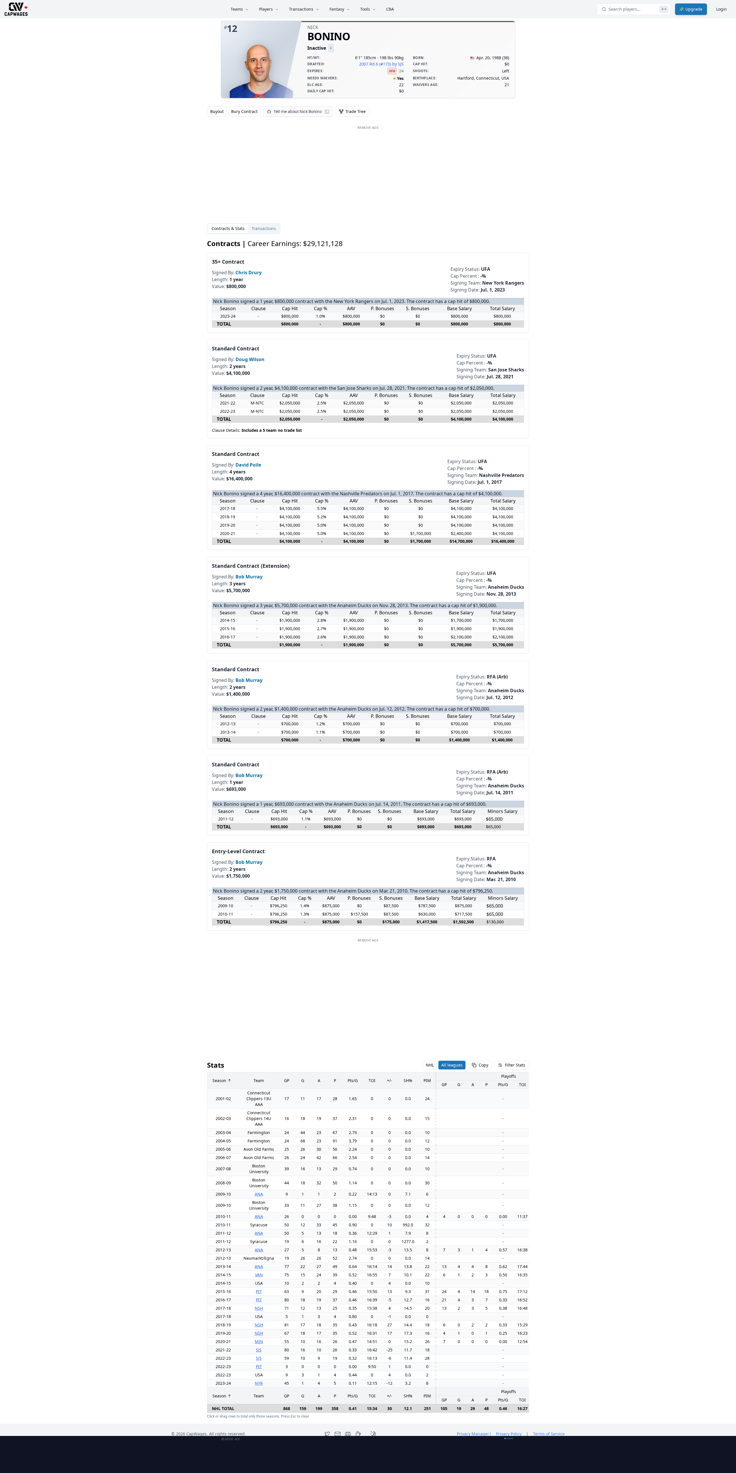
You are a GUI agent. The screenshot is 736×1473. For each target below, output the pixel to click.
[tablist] (244, 228)
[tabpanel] (368, 829)
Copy (483, 1065)
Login (721, 9)
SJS (259, 1350)
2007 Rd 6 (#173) (375, 64)
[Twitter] (327, 1434)
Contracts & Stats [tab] (228, 228)
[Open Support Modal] (358, 1434)
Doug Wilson (249, 359)
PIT (259, 1291)
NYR (259, 1383)
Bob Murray (248, 577)
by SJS (398, 64)
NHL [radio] (430, 1065)
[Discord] (348, 1434)
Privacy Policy (509, 1433)
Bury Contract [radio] (244, 111)
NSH (259, 1308)
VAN (259, 1275)
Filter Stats (515, 1065)
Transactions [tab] (264, 228)
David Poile (248, 465)
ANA (259, 1194)
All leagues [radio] (452, 1065)
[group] (234, 111)
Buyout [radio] (217, 111)
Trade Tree (355, 111)
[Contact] (337, 1434)
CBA (390, 9)
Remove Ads (368, 127)
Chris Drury (248, 272)
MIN (259, 1341)
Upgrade (693, 9)
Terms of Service (549, 1433)
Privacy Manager (474, 1433)
